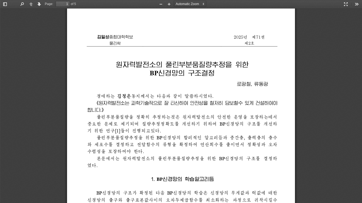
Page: (49, 4)
